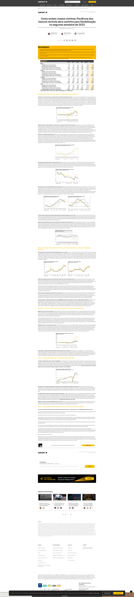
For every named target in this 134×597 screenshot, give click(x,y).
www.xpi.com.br (51, 535)
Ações (39, 552)
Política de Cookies (71, 555)
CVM (49, 589)
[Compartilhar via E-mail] (75, 40)
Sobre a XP (70, 548)
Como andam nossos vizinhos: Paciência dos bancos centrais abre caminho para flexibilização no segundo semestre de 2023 (67, 8)
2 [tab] (67, 514)
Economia (42, 8)
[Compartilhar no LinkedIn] (72, 40)
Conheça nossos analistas (88, 547)
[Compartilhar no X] (67, 40)
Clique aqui (88, 445)
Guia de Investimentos (42, 550)
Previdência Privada (42, 562)
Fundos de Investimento (42, 557)
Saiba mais (96, 593)
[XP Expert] (42, 2)
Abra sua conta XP (92, 1)
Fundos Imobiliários (41, 548)
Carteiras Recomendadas (58, 550)
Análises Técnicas (41, 555)
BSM (44, 589)
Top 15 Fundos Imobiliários (58, 548)
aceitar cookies (118, 593)
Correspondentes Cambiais (55, 590)
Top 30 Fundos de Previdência (58, 557)
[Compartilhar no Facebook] (64, 40)
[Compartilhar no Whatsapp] (70, 40)
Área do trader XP (71, 560)
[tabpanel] (45, 502)
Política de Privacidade (72, 552)
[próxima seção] (71, 514)
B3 (40, 589)
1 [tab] (65, 514)
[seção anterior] (63, 514)
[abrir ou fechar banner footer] (131, 591)
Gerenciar (90, 593)
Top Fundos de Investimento (58, 555)
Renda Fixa (40, 560)
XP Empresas (70, 557)
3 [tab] (68, 514)
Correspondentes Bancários (68, 590)
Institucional (70, 550)
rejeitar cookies (107, 593)
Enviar (90, 466)
